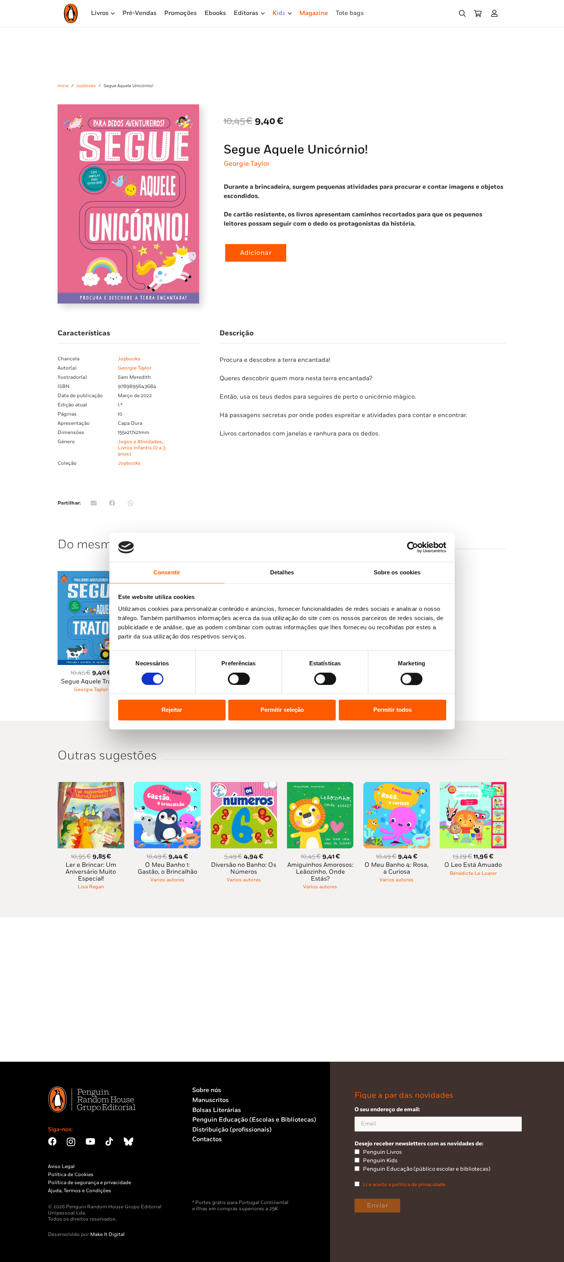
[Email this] (93, 503)
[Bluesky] (129, 1141)
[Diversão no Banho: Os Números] (244, 786)
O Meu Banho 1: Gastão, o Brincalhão (167, 868)
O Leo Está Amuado (473, 865)
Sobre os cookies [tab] (397, 572)
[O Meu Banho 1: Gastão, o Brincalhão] (167, 786)
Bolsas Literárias (216, 1110)
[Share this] (112, 503)
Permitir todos (392, 710)
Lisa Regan (91, 887)
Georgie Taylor (247, 164)
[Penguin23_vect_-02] (215, 1179)
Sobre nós (206, 1090)
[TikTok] (109, 1141)
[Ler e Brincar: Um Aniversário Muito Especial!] (91, 786)
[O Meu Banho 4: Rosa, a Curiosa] (396, 786)
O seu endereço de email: (387, 1109)
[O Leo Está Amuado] (473, 786)
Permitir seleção (282, 710)
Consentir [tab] (166, 572)
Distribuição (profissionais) (232, 1129)
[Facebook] (52, 1141)
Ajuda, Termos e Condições (79, 1191)
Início (63, 85)
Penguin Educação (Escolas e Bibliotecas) (254, 1119)
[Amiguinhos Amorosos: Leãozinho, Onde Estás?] (320, 786)
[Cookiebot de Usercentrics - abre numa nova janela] (412, 547)
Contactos (207, 1139)
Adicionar (256, 253)
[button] (462, 13)
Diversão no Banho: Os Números (243, 868)
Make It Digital (107, 1234)
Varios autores (167, 880)
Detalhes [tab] (282, 572)
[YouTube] (90, 1141)
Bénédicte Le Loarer (473, 873)
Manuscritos (210, 1100)
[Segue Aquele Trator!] (91, 575)
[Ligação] (496, 13)
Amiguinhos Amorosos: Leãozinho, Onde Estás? (320, 871)
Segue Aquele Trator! (91, 681)
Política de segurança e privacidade (89, 1183)
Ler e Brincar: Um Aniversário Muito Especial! (91, 871)
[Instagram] (71, 1142)
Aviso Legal (61, 1166)
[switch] (239, 679)
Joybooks (86, 85)
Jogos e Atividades (140, 442)
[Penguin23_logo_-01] (70, 13)
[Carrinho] (477, 13)
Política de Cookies (71, 1174)
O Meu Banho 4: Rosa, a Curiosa (396, 868)
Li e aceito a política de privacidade (404, 1184)
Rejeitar (172, 710)
